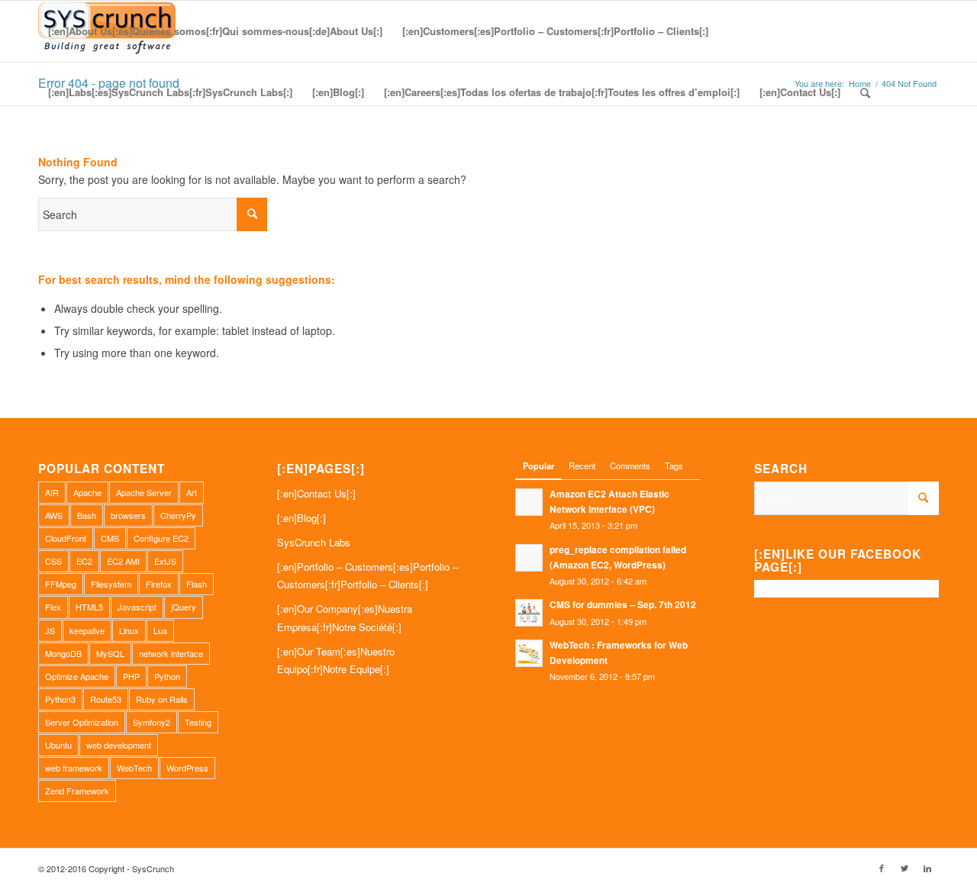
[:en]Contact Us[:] (316, 493)
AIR (52, 492)
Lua (160, 630)
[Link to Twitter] (904, 867)
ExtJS (165, 561)
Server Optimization (81, 722)
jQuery (183, 607)
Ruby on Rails (162, 699)
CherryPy (178, 515)
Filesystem (111, 584)
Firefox (159, 584)
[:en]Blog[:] (301, 518)
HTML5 (89, 607)
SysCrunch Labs (313, 542)
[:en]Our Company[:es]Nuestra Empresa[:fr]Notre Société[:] (344, 617)
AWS (54, 515)
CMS (110, 538)
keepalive (87, 630)
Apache (87, 492)
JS (50, 630)
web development (118, 745)
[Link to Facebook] (881, 867)
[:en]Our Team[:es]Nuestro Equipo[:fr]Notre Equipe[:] (336, 660)
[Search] (865, 92)
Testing (198, 722)
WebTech (134, 768)
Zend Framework (77, 790)
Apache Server (144, 492)
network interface (171, 653)
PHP (131, 676)
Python (167, 676)
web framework (73, 768)
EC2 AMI (123, 561)
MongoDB (63, 653)
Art (191, 492)
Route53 (105, 699)
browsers (128, 515)
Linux (129, 630)
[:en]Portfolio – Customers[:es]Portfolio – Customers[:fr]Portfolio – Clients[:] (367, 575)
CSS (53, 561)
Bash (86, 515)
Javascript (137, 607)
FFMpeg (60, 584)
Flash (196, 584)
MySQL (110, 653)
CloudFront (65, 538)
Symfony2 (151, 722)
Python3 (60, 699)
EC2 (84, 561)
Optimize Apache (76, 676)
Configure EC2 (161, 538)
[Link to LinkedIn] (927, 867)
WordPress (187, 768)
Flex (53, 607)
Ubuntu (58, 745)
